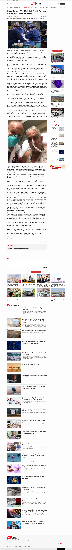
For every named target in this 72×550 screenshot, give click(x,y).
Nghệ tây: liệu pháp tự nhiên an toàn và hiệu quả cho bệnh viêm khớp (34, 466)
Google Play (63, 549)
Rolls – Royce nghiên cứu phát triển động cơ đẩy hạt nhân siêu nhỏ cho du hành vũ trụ (54, 153)
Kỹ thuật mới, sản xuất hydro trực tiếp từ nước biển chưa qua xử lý (54, 160)
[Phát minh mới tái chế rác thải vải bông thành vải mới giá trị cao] (14, 491)
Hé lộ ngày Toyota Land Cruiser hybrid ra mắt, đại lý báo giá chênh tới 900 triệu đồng (55, 119)
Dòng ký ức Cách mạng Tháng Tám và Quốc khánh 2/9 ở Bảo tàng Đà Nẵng (13, 299)
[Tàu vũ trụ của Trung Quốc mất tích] (14, 367)
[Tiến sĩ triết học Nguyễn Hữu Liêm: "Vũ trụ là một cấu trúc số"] (14, 446)
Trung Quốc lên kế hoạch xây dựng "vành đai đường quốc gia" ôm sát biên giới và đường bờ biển (55, 105)
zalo (58, 543)
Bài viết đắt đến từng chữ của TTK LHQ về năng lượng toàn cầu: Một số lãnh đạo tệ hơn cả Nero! (33, 522)
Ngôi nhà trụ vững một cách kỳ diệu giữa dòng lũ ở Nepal (43, 299)
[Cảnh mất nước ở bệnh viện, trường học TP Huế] (57, 57)
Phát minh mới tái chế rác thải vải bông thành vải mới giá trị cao (34, 488)
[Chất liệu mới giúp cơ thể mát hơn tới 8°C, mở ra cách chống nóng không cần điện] (57, 84)
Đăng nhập (62, 3)
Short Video (42, 7)
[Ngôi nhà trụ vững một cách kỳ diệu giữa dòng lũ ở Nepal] (43, 292)
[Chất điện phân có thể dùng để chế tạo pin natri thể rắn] (14, 502)
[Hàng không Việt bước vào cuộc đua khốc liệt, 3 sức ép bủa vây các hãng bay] (58, 292)
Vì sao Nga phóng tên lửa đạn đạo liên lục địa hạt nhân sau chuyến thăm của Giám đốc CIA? (58, 285)
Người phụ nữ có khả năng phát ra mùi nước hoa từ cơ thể (19, 248)
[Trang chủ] (8, 7)
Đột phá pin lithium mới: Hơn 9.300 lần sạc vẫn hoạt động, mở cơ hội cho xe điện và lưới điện (55, 76)
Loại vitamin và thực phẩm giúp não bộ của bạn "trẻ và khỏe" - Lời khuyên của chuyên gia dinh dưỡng (33, 455)
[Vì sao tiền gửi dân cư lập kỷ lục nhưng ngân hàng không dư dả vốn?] (14, 278)
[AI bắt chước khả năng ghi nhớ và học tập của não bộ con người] (61, 129)
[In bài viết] (41, 16)
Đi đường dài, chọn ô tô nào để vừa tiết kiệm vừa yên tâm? (28, 299)
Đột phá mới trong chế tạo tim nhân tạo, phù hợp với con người (34, 477)
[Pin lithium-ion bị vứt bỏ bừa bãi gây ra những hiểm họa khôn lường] (14, 378)
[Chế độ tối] (58, 3)
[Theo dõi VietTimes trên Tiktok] (61, 543)
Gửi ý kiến (44, 267)
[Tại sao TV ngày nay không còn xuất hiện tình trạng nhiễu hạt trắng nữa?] (14, 412)
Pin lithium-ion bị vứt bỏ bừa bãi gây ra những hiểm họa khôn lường (34, 376)
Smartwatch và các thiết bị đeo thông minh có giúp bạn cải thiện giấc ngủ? (33, 387)
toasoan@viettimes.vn (59, 539)
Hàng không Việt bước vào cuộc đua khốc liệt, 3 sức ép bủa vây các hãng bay (57, 299)
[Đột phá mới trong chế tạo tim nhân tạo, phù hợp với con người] (14, 480)
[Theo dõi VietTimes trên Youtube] (60, 543)
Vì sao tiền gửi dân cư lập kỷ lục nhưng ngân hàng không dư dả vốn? (13, 285)
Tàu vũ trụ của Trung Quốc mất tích (30, 364)
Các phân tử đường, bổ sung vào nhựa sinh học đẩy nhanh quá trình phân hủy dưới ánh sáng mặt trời (34, 511)
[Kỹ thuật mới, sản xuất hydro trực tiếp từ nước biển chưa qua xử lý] (61, 159)
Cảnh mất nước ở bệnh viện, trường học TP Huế (55, 63)
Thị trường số (35, 7)
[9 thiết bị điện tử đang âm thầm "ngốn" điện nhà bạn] (14, 423)
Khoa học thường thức (13, 305)
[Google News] (45, 16)
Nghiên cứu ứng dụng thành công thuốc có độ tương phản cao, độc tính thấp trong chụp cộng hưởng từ (54, 136)
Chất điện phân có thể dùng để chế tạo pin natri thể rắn (33, 499)
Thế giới (46, 7)
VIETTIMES (36, 3)
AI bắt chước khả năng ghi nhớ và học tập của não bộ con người (54, 129)
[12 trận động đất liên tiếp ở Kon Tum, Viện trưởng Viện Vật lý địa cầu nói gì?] (14, 435)
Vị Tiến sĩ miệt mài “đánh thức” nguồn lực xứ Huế (28, 285)
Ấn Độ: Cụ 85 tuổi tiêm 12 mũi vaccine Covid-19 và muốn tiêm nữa (20, 247)
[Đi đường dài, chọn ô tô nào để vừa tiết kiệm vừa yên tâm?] (28, 292)
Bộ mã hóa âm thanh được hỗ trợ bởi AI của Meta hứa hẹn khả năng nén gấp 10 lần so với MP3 (34, 398)
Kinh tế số (21, 7)
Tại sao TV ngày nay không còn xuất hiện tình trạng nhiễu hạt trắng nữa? (34, 409)
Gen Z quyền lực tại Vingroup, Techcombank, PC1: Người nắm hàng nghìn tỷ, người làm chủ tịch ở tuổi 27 (43, 285)
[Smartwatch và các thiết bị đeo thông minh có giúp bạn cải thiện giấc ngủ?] (14, 390)
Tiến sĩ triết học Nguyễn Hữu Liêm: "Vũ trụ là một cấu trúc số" (34, 443)
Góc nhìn (16, 7)
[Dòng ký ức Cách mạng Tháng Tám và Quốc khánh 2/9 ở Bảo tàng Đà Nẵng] (14, 292)
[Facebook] (39, 16)
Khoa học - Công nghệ (28, 7)
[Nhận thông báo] (56, 3)
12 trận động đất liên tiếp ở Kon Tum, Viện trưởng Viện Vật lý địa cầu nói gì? (34, 432)
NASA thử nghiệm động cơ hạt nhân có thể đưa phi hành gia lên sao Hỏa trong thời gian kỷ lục (54, 145)
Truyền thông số (61, 7)
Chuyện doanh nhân (53, 7)
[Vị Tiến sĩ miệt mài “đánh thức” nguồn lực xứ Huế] (28, 278)
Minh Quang (10, 16)
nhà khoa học (25, 325)
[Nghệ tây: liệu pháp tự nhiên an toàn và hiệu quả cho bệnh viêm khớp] (14, 468)
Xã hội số (11, 7)
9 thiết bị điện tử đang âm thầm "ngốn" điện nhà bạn (33, 421)
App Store (59, 549)
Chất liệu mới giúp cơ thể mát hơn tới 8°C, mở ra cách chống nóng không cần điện (55, 91)
